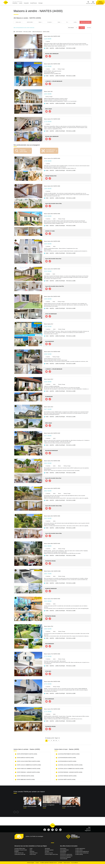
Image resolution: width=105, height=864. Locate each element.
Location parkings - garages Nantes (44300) (70, 772)
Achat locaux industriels (65, 857)
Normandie (47, 848)
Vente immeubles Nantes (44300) (26, 779)
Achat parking (63, 851)
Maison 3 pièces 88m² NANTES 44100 (52, 543)
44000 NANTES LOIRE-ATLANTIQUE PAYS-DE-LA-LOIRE (60, 103)
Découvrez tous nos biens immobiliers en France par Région (31, 846)
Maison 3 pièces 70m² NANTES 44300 (52, 351)
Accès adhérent (74, 862)
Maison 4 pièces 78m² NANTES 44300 (52, 598)
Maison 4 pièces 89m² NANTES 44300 (52, 681)
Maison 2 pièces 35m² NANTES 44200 (52, 296)
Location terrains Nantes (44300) (67, 775)
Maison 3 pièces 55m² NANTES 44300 (52, 63)
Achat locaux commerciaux (66, 854)
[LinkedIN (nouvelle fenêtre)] (60, 830)
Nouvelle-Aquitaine (49, 850)
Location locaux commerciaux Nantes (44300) (70, 768)
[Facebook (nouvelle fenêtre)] (45, 830)
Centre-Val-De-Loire (19, 852)
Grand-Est (32, 851)
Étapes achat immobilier (30, 806)
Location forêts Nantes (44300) (66, 779)
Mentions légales (30, 862)
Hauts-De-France (33, 852)
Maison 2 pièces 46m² (48, 406)
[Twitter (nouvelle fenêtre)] (52, 830)
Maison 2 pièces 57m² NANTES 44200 (52, 158)
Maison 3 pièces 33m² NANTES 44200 (52, 36)
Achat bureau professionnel (66, 855)
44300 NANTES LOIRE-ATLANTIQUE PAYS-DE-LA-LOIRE (60, 75)
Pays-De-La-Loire (49, 852)
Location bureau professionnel (82, 851)
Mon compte (93, 3)
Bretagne (17, 851)
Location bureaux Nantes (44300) (67, 761)
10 (53, 740)
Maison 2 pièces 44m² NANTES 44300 (52, 268)
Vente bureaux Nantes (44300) (25, 757)
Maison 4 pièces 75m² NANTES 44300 (52, 460)
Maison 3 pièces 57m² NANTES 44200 (52, 119)
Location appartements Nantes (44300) (68, 754)
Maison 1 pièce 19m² (48, 91)
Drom (31, 850)
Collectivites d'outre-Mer (20, 854)
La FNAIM (60, 862)
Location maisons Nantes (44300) (67, 757)
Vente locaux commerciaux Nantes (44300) (29, 764)
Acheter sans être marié (69, 806)
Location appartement (80, 848)
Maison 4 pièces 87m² (48, 323)
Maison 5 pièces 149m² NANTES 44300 (52, 571)
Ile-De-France (33, 854)
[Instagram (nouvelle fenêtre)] (48, 830)
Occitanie (47, 851)
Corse (31, 848)
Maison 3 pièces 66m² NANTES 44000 (52, 515)
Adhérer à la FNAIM (100, 2)
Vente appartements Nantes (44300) (27, 754)
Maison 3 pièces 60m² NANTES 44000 (52, 488)
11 (56, 740)
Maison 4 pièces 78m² (48, 626)
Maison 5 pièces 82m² (48, 379)
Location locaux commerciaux (82, 852)
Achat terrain (63, 852)
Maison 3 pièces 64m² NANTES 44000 (52, 186)
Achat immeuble (63, 858)
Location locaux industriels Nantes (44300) (70, 764)
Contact (37, 862)
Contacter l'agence (46, 56)
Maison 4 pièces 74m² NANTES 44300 (52, 653)
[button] (15, 3)
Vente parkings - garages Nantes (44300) (28, 772)
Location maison (79, 850)
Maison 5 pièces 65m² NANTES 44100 (52, 433)
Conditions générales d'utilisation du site (48, 862)
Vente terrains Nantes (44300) (25, 775)
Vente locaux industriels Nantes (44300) (28, 761)
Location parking (79, 854)
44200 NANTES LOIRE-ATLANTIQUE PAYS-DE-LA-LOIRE (60, 48)
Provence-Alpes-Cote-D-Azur (51, 854)
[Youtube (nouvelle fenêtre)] (56, 830)
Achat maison (63, 848)
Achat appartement (64, 850)
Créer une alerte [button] (86, 22)
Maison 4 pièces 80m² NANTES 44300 (52, 213)
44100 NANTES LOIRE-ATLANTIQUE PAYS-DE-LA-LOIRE (60, 336)
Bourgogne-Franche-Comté (21, 850)
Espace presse (67, 862)
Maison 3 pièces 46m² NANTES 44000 (52, 241)
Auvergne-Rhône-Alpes (20, 848)
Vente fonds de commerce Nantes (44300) (28, 768)
